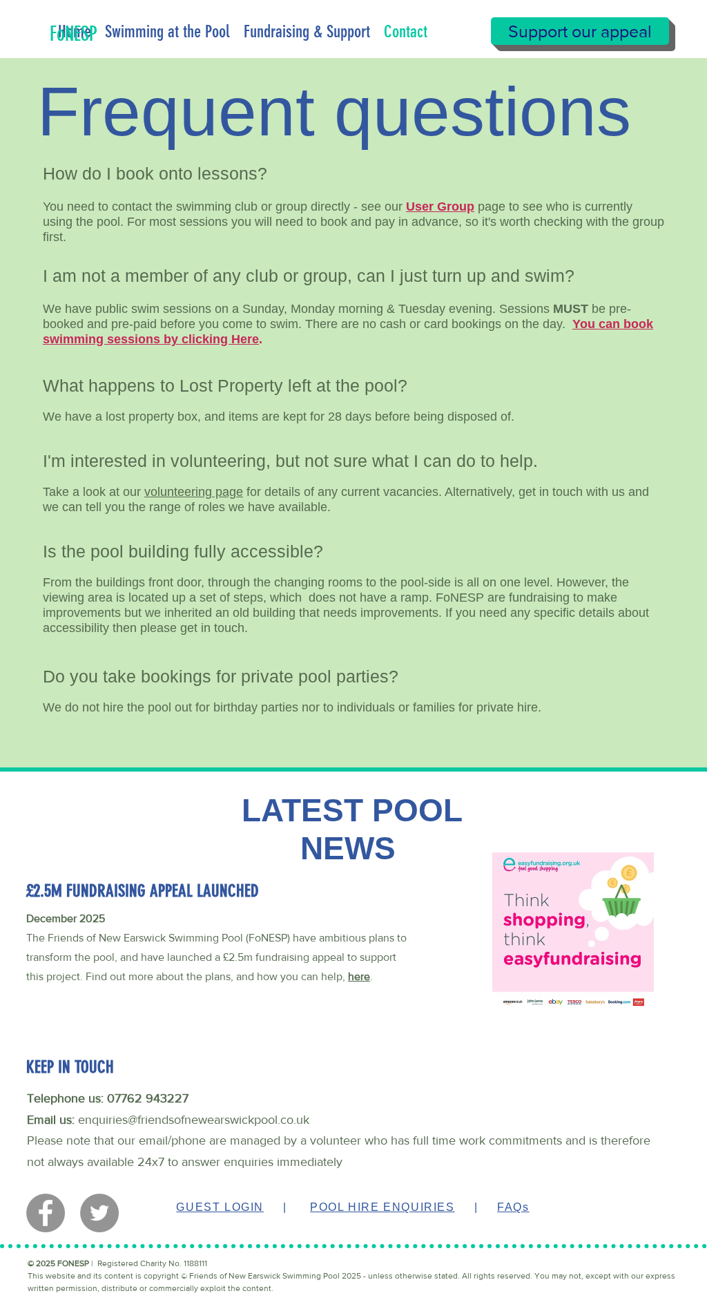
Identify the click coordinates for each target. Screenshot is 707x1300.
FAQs (513, 1207)
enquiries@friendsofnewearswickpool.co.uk (193, 1120)
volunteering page (193, 492)
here (359, 976)
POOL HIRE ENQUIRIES (382, 1207)
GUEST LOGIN (220, 1207)
